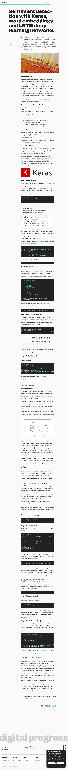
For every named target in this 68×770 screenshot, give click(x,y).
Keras (33, 158)
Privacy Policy (14, 766)
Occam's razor (33, 615)
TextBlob (40, 132)
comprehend (23, 90)
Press (10, 766)
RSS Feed (35, 698)
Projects (43, 2)
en (63, 2)
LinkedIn (55, 696)
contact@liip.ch (5, 747)
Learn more (28, 750)
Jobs (7, 766)
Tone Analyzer (30, 86)
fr (65, 2)
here (29, 490)
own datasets (51, 188)
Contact (55, 2)
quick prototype (31, 665)
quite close (29, 663)
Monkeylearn (23, 101)
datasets (27, 186)
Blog (52, 2)
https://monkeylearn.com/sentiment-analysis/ (31, 688)
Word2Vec (50, 401)
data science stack (36, 142)
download (28, 403)
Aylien (49, 99)
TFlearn (46, 159)
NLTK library (35, 132)
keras (42, 705)
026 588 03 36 (7, 751)
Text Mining (51, 132)
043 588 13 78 (7, 749)
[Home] (4, 2)
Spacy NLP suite (28, 135)
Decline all (60, 763)
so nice (44, 93)
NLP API (30, 83)
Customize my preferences (52, 765)
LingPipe (31, 134)
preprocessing (24, 324)
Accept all (52, 763)
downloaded (29, 190)
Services (38, 2)
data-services (54, 705)
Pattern (44, 132)
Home (34, 2)
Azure (36, 84)
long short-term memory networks (43, 158)
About (48, 2)
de (61, 2)
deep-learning (47, 705)
